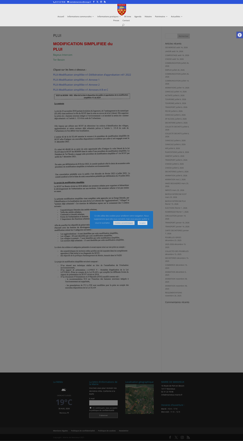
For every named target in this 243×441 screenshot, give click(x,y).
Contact (126, 20)
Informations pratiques (107, 17)
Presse (116, 20)
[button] (239, 35)
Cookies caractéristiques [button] (124, 223)
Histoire (148, 17)
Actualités (175, 17)
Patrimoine (160, 17)
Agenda (137, 17)
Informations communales (79, 17)
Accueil (61, 17)
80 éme (127, 17)
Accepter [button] (142, 223)
